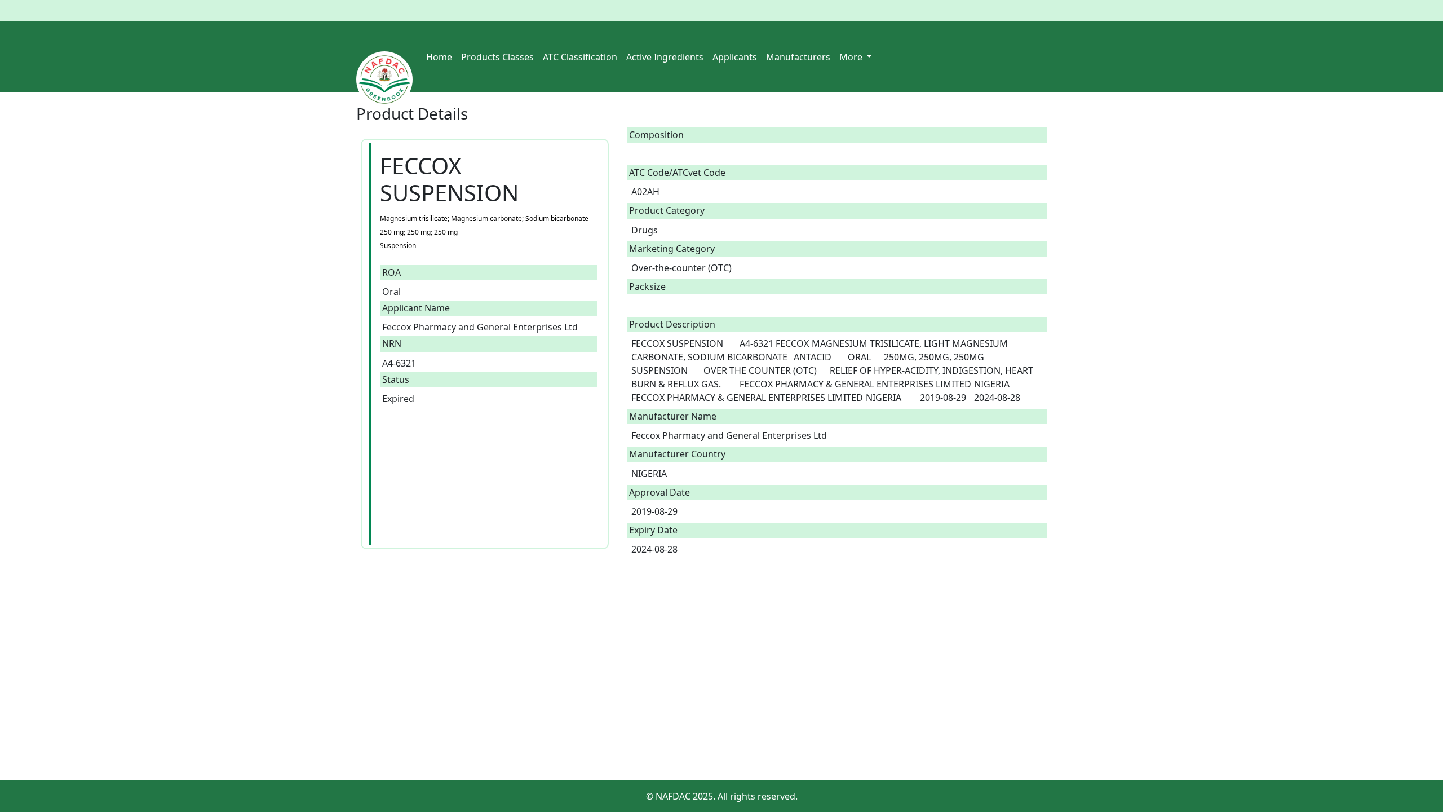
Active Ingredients (664, 57)
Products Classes (497, 57)
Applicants (734, 57)
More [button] (852, 57)
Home (439, 57)
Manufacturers (798, 57)
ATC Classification (580, 57)
